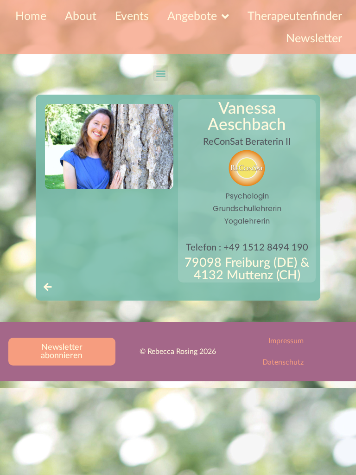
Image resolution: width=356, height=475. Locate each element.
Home (30, 16)
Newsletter (314, 39)
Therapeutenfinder (295, 16)
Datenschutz (283, 362)
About (80, 16)
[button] (160, 73)
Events (132, 16)
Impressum (286, 341)
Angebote (192, 16)
